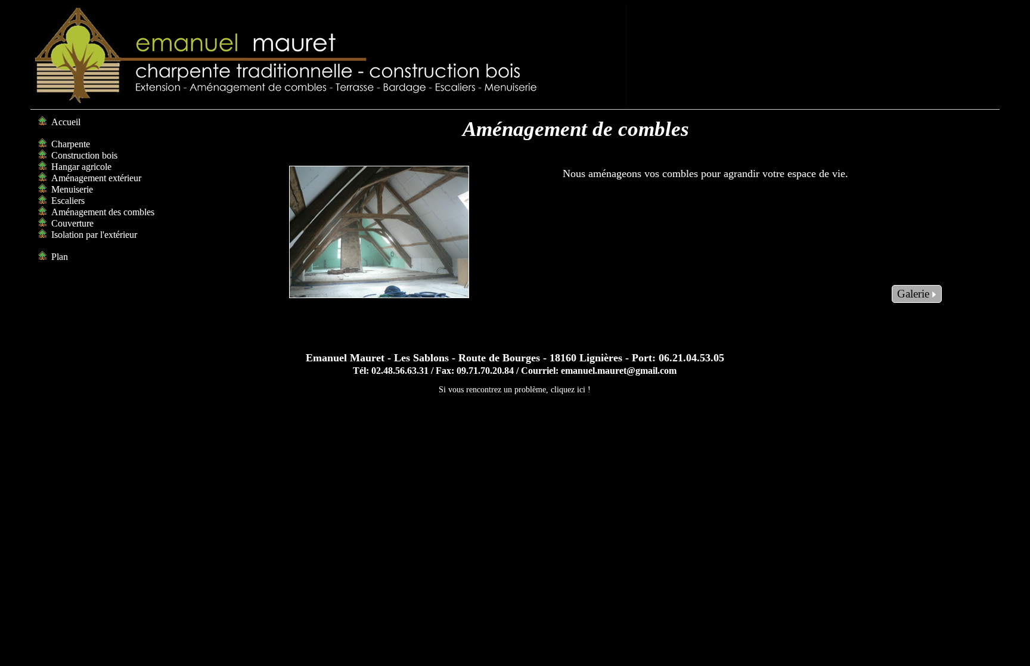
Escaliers (68, 201)
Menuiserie (72, 189)
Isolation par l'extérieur (94, 235)
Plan (59, 257)
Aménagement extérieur (96, 178)
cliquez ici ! (571, 389)
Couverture (72, 223)
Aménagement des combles (102, 212)
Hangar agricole (81, 167)
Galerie (914, 293)
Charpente (70, 144)
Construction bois (84, 155)
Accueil (65, 122)
